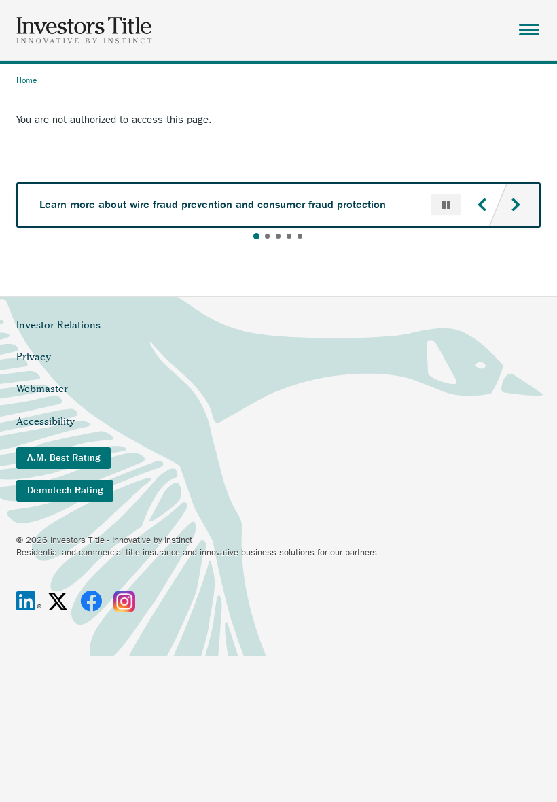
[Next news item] (516, 205)
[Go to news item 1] (256, 236)
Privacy (33, 357)
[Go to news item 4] (289, 236)
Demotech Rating (65, 490)
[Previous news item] (482, 205)
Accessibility (45, 421)
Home (26, 80)
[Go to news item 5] (300, 236)
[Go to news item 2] (267, 236)
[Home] (84, 30)
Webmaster (42, 389)
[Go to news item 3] (278, 236)
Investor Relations (58, 325)
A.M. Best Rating (63, 458)
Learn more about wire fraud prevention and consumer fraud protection (212, 204)
